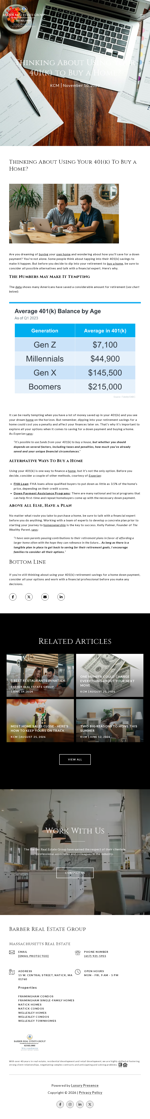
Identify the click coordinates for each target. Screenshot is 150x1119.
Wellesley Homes (32, 1012)
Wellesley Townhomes (37, 1020)
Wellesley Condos (33, 1016)
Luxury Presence (85, 1085)
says (29, 433)
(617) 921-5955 (95, 956)
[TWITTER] (89, 1104)
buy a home (115, 263)
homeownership (55, 525)
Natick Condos (31, 1008)
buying (43, 254)
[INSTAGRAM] (70, 1104)
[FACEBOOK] (60, 1104)
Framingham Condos (36, 996)
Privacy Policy (90, 1093)
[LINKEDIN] (80, 1104)
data (18, 287)
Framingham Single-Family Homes (46, 1000)
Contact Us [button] (75, 872)
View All (75, 759)
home (30, 419)
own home (63, 254)
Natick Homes (30, 1004)
